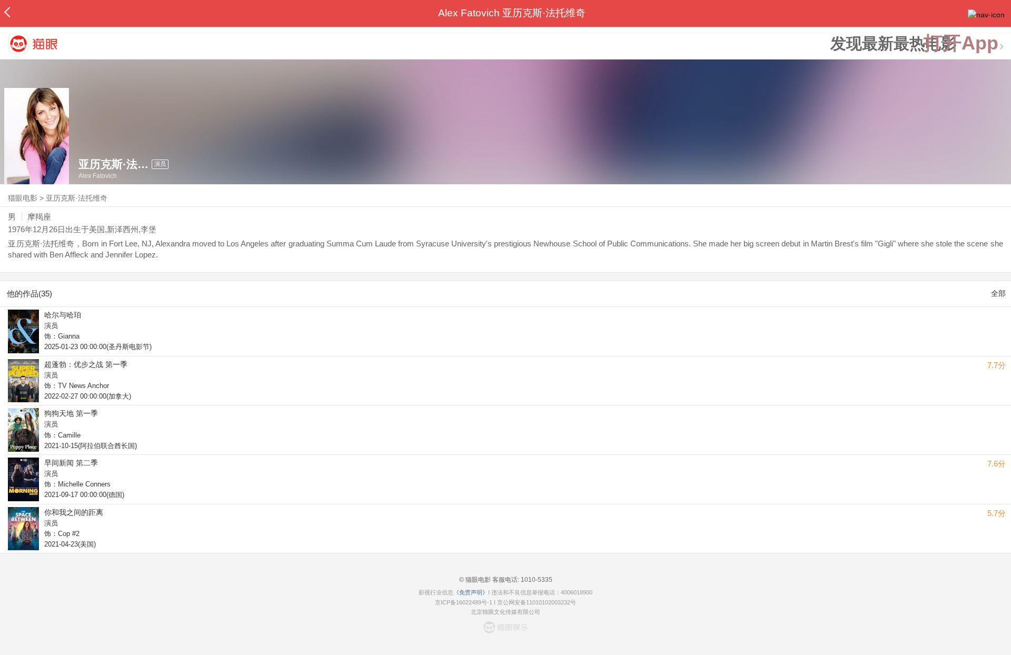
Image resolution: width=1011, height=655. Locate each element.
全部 (998, 293)
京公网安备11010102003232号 (536, 602)
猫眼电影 (22, 198)
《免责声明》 (470, 592)
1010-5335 (535, 579)
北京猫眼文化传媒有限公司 (505, 612)
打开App (961, 43)
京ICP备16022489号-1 (463, 602)
